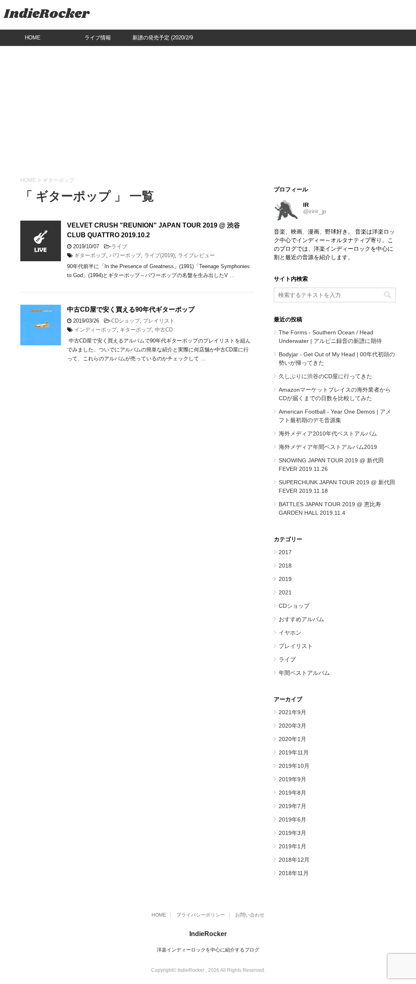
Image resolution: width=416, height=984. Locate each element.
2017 (285, 552)
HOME (33, 38)
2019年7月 (292, 806)
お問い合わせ (249, 915)
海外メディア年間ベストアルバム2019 (328, 447)
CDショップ (125, 321)
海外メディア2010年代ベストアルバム (328, 433)
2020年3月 (292, 725)
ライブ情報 (97, 38)
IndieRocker (46, 14)
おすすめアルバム (301, 619)
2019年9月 (292, 779)
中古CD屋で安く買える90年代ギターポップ (131, 309)
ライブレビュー (196, 255)
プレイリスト (159, 321)
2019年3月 (292, 833)
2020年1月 (292, 739)
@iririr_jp (314, 211)
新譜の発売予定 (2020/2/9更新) (162, 40)
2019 (285, 579)
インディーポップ (95, 330)
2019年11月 (294, 752)
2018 (285, 565)
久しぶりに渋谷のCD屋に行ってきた (325, 376)
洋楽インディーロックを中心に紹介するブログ (208, 950)
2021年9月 (292, 712)
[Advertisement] (208, 111)
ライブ (119, 246)
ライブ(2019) (159, 255)
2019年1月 (292, 846)
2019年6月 (292, 819)
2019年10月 (294, 766)
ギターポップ (90, 255)
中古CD (164, 330)
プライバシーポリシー (200, 915)
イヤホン (290, 632)
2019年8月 (292, 792)
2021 (285, 592)
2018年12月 (294, 859)
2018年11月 (294, 873)
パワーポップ (125, 255)
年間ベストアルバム (304, 673)
